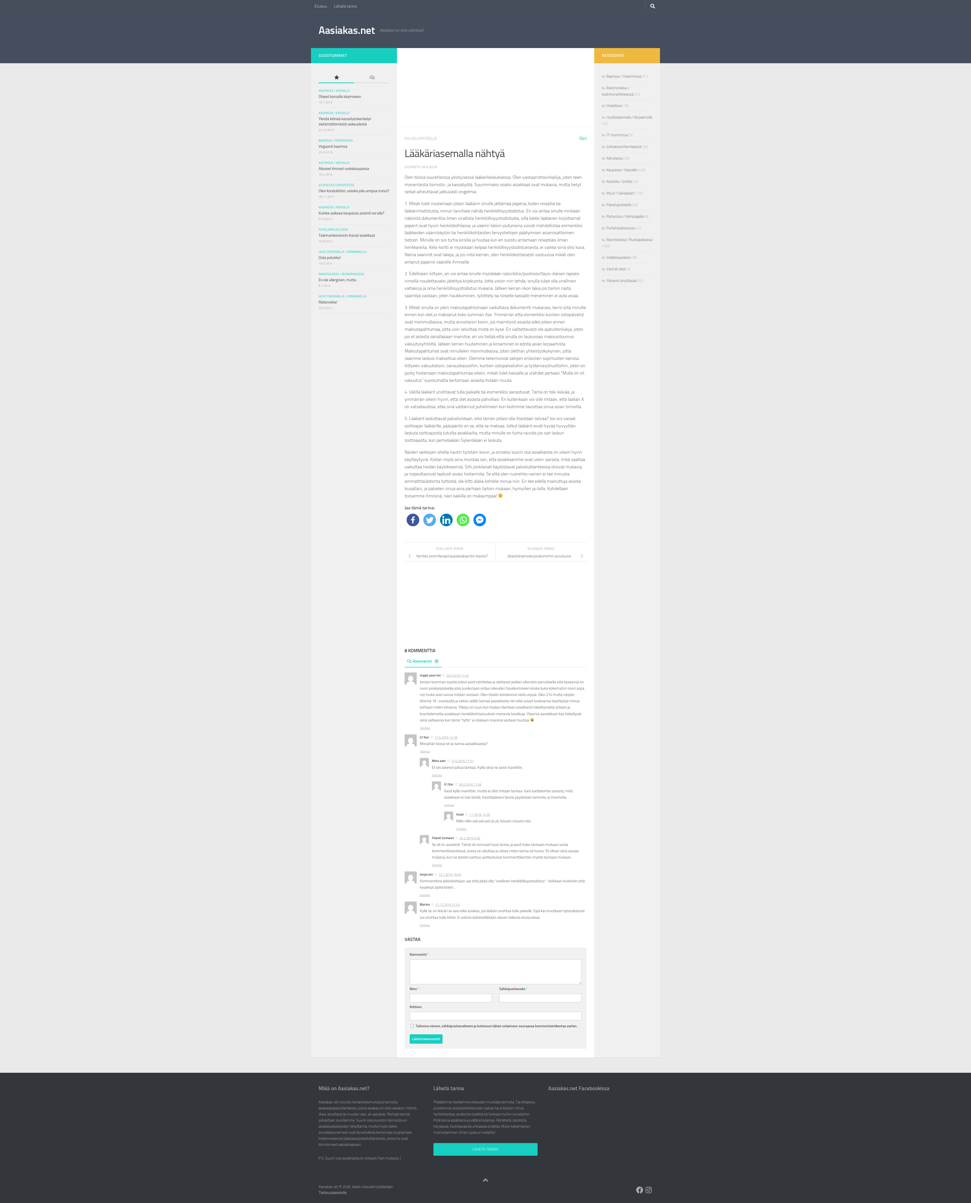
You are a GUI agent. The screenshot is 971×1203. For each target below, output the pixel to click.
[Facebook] (413, 520)
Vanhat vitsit (616, 269)
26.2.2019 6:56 (469, 838)
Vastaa (425, 728)
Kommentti (419, 954)
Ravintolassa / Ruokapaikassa (341, 274)
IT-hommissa (617, 135)
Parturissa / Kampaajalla (625, 216)
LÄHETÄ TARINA (485, 1149)
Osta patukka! (330, 257)
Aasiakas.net (347, 30)
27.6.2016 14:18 (446, 737)
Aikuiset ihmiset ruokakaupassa (344, 168)
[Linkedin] (446, 520)
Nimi (414, 989)
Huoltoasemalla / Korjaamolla (342, 252)
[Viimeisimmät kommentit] (371, 77)
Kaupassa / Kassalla (334, 91)
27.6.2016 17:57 (462, 761)
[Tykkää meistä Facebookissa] (639, 1190)
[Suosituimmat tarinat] (336, 77)
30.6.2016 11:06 (470, 784)
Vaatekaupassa (618, 257)
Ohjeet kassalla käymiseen (340, 96)
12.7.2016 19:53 (449, 875)
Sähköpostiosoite (513, 989)
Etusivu (321, 6)
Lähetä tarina (345, 6)
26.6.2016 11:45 (457, 675)
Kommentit (425, 661)
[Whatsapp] (463, 520)
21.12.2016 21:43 (447, 905)
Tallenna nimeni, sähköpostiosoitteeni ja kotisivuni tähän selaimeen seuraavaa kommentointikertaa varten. (496, 1026)
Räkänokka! (328, 302)
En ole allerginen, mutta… (339, 280)
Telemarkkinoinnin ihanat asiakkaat (347, 235)
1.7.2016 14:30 (479, 815)
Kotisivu (416, 1007)
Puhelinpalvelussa (333, 229)
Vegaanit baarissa (333, 146)
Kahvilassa (614, 158)
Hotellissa (614, 105)
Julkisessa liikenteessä (336, 185)
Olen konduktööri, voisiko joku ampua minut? (354, 191)
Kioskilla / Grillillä (619, 181)
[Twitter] (429, 520)
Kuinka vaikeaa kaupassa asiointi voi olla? (351, 213)
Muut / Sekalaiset (620, 193)
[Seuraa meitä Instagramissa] (648, 1190)
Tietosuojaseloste (333, 1192)
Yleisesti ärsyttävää (621, 280)
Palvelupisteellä (421, 138)
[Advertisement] (496, 88)
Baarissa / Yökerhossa (336, 140)
